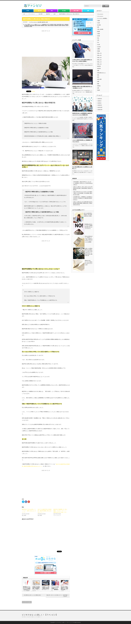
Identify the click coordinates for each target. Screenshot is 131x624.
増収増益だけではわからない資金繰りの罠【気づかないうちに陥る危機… (26, 589)
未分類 (98, 35)
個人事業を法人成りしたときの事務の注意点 (32, 595)
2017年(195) (100, 107)
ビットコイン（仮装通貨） (102, 18)
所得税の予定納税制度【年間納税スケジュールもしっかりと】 (36, 588)
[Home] (25, 14)
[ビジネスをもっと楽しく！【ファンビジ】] (32, 7)
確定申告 (48, 14)
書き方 (63, 24)
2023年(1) (99, 100)
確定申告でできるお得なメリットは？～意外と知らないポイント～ (29, 511)
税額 (49, 25)
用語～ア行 (99, 53)
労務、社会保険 (100, 29)
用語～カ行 (99, 55)
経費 (88, 10)
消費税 (98, 48)
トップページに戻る (27, 602)
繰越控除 (56, 25)
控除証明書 (59, 24)
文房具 (98, 33)
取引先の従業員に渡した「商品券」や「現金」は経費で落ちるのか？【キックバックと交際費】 (88, 239)
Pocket (33, 91)
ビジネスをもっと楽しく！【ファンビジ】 (40, 615)
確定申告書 (32, 25)
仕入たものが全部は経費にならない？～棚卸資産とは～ (55, 588)
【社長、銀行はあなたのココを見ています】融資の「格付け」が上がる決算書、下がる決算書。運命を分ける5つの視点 (82, 193)
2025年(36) (100, 98)
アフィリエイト (32, 14)
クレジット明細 (33, 24)
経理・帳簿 (76, 10)
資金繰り (99, 85)
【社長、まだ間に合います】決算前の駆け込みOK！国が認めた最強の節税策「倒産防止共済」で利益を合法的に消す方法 (83, 203)
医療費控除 (44, 24)
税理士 (46, 25)
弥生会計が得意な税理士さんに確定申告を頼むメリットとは (64, 588)
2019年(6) (99, 102)
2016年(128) (100, 109)
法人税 (98, 44)
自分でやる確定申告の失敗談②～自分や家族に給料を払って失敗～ (88, 214)
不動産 (98, 20)
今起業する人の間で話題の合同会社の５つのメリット (45, 588)
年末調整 (51, 24)
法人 (98, 42)
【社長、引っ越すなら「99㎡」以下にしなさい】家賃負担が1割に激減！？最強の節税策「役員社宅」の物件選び (83, 188)
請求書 (59, 25)
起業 (54, 14)
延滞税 (54, 24)
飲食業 (98, 90)
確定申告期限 (37, 25)
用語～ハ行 (99, 61)
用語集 (98, 50)
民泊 (98, 37)
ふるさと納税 (27, 24)
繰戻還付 (52, 25)
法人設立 (64, 10)
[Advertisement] (46, 44)
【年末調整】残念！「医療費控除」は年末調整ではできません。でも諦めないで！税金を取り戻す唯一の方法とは (82, 198)
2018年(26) (100, 105)
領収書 (30, 26)
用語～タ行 (99, 59)
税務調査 (42, 25)
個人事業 (40, 10)
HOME (27, 10)
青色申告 (63, 25)
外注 (48, 24)
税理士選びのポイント (101, 72)
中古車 (98, 22)
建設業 (98, 31)
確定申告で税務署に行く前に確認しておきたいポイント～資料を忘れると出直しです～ (60, 511)
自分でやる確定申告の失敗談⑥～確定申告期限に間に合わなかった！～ (44, 511)
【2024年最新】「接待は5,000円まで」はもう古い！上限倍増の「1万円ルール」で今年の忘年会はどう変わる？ (83, 183)
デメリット (39, 24)
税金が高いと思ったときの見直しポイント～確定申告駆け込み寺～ (57, 596)
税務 (98, 70)
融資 (98, 83)
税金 (52, 10)
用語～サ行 (99, 57)
